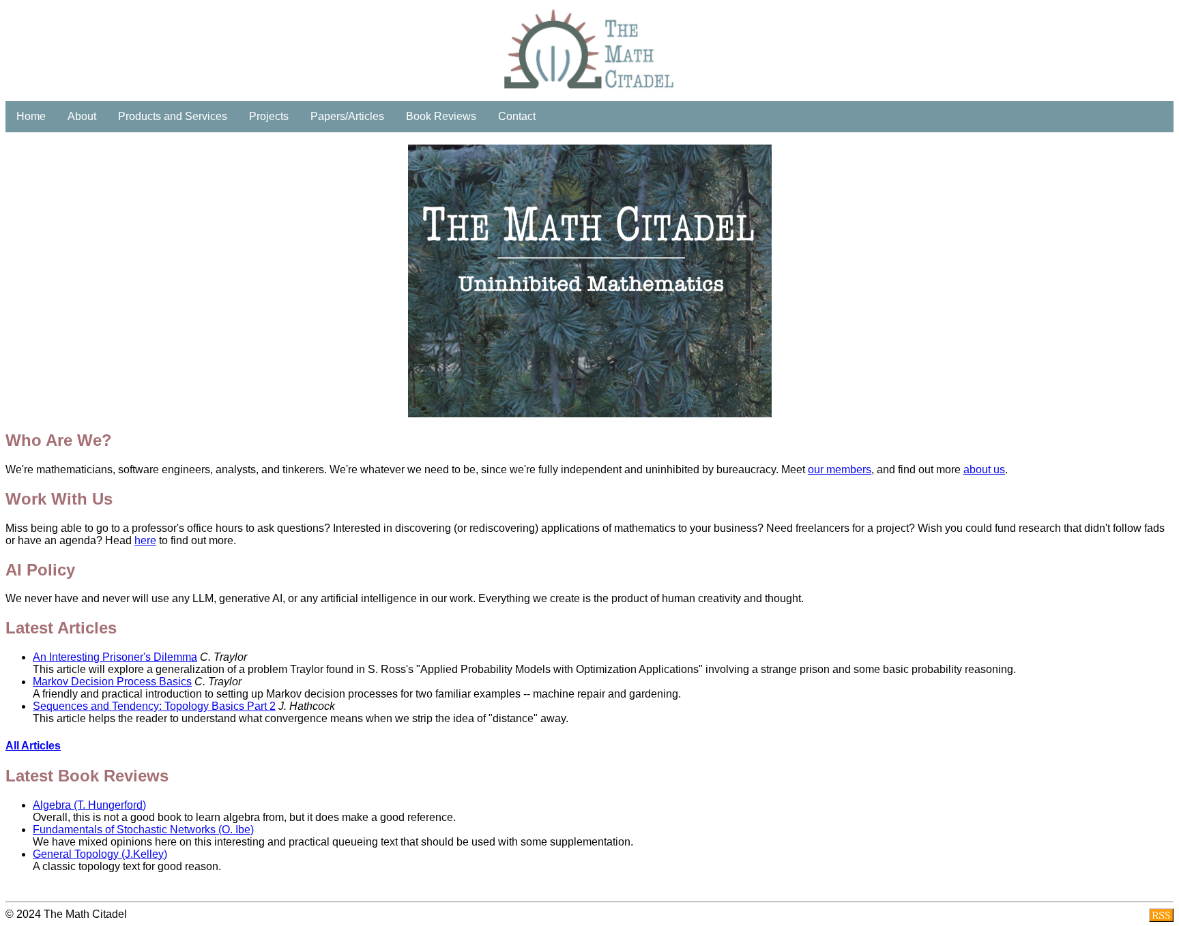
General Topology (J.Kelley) (100, 854)
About (82, 116)
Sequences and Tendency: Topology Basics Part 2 (154, 706)
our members (839, 469)
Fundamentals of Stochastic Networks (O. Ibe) (143, 829)
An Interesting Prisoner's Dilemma (115, 657)
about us (984, 469)
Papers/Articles (347, 116)
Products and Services (172, 116)
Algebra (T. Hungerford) (89, 805)
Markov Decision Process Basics (112, 681)
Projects (269, 116)
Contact (517, 116)
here (145, 540)
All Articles (33, 745)
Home (31, 116)
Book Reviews (441, 116)
